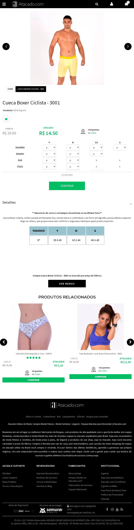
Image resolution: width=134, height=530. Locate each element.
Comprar (67, 186)
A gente (105, 473)
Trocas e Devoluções (12, 486)
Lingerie (76, 423)
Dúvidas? (6, 473)
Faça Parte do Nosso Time (113, 490)
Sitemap (105, 498)
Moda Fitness (47, 423)
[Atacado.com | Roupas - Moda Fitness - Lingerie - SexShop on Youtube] (118, 509)
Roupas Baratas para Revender (96, 423)
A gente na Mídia (109, 486)
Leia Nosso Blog (44, 486)
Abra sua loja (75, 473)
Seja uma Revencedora (47, 473)
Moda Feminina (63, 423)
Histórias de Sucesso (46, 477)
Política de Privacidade (112, 494)
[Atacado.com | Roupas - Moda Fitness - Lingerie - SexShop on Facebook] (108, 509)
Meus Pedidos (9, 481)
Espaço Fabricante (78, 489)
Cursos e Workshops (46, 481)
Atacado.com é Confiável (113, 481)
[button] (33, 357)
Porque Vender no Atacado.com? (77, 479)
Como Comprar (9, 477)
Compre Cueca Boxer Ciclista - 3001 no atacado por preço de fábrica (67, 275)
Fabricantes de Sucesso (80, 485)
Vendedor (8, 110)
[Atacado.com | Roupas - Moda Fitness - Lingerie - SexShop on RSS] (122, 509)
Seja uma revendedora (112, 477)
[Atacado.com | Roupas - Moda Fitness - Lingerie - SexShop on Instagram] (113, 509)
